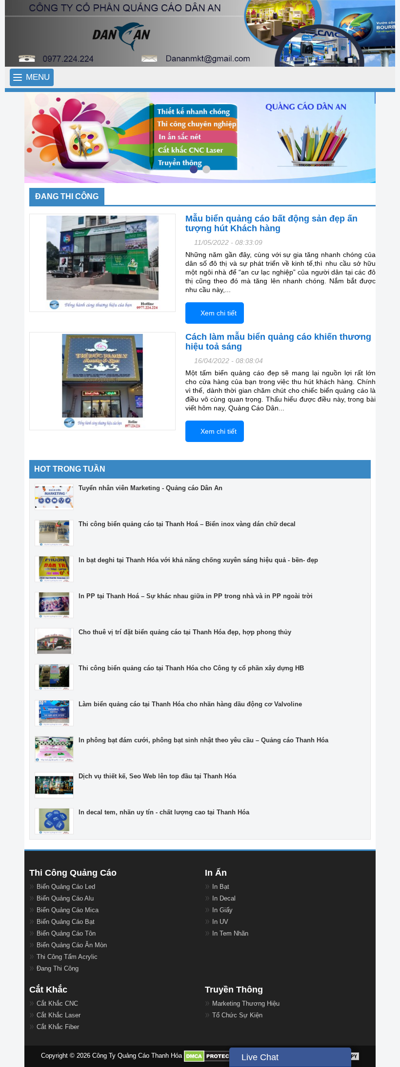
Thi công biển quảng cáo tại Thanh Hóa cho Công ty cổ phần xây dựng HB (191, 668)
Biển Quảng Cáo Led (66, 886)
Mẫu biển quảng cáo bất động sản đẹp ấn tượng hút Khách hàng (271, 223)
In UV (220, 921)
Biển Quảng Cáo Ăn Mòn (72, 945)
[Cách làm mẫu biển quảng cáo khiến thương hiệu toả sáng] (102, 381)
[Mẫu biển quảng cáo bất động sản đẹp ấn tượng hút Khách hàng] (102, 263)
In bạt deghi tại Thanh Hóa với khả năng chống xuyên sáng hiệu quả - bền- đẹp (198, 560)
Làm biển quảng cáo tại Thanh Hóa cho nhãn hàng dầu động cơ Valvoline (190, 704)
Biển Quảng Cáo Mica (68, 910)
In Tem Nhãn (230, 933)
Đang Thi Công (58, 968)
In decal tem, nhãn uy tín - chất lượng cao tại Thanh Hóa (164, 812)
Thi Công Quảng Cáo (73, 873)
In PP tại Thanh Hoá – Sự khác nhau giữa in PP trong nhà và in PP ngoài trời (196, 596)
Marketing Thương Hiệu (246, 1003)
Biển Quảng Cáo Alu (65, 898)
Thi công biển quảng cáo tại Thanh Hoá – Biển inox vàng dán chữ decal (187, 524)
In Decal (224, 898)
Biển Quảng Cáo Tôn (66, 933)
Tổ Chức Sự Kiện (237, 1015)
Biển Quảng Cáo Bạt (66, 921)
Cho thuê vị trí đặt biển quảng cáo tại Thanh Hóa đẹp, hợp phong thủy (185, 632)
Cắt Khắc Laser (58, 1015)
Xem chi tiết (218, 313)
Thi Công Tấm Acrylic (67, 956)
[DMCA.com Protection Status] (213, 1056)
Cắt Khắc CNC (57, 1003)
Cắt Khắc (48, 989)
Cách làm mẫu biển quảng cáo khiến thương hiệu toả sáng (278, 341)
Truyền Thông (234, 989)
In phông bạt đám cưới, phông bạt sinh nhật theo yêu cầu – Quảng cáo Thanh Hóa (203, 740)
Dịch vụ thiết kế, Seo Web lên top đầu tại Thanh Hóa (157, 776)
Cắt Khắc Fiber (58, 1026)
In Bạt (220, 886)
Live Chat (260, 1057)
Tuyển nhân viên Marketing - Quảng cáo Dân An (150, 488)
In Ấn (216, 873)
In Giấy (222, 910)
